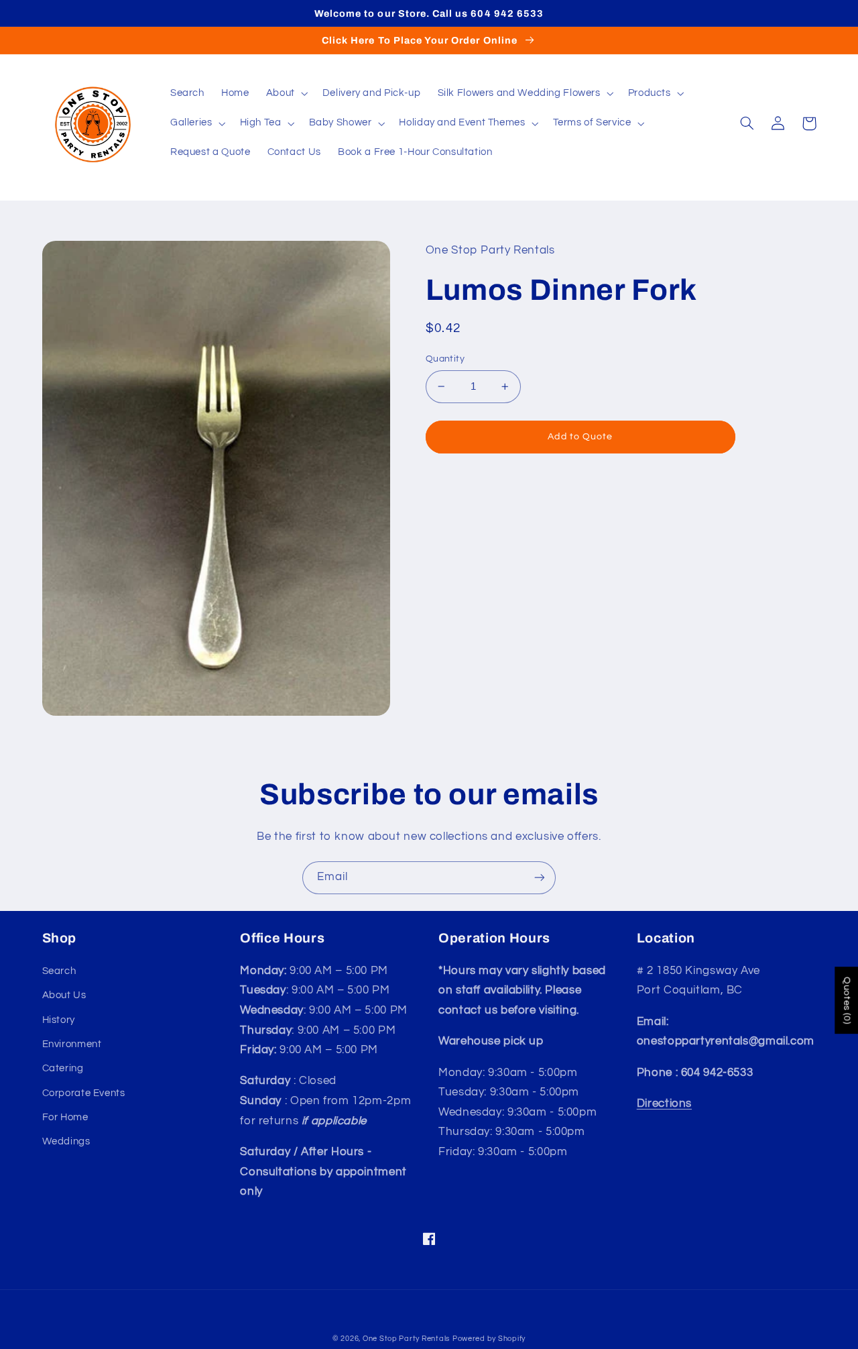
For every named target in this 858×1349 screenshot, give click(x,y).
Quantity (445, 359)
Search (59, 971)
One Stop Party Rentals (406, 1338)
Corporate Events (83, 1093)
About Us (64, 995)
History (58, 1020)
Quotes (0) (846, 1000)
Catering (63, 1068)
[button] (285, 94)
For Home (65, 1117)
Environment (72, 1044)
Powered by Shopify (489, 1338)
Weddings (66, 1141)
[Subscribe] (539, 877)
